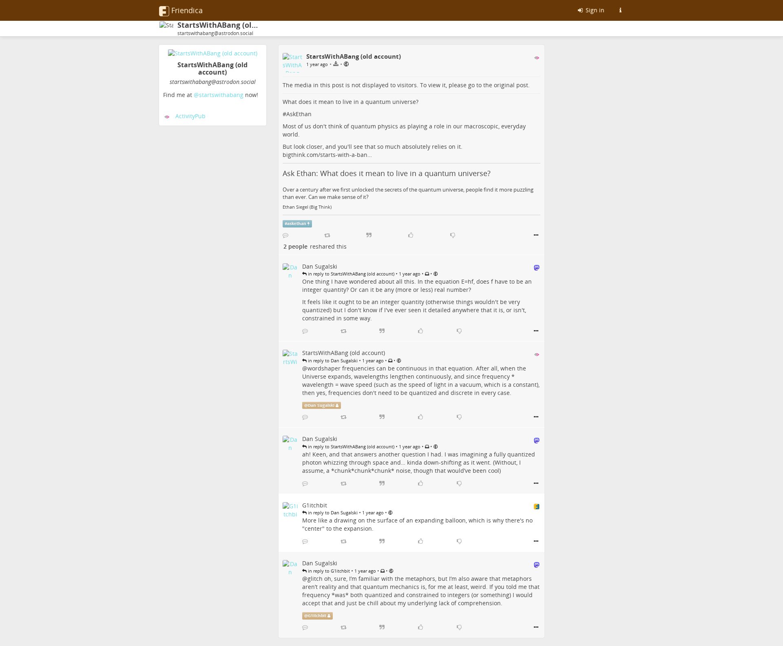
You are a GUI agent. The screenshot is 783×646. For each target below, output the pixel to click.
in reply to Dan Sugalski (332, 360)
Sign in (594, 10)
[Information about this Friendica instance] (620, 10)
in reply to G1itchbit (328, 571)
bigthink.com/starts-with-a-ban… (327, 155)
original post (511, 85)
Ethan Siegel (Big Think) (307, 207)
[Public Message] (346, 64)
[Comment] (285, 235)
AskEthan (299, 114)
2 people (295, 246)
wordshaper (324, 368)
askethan (296, 223)
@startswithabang (218, 95)
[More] (536, 235)
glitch (315, 578)
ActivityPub (190, 116)
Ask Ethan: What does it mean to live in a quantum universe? (387, 173)
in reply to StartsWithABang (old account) (350, 274)
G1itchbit (317, 615)
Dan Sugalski (321, 405)
